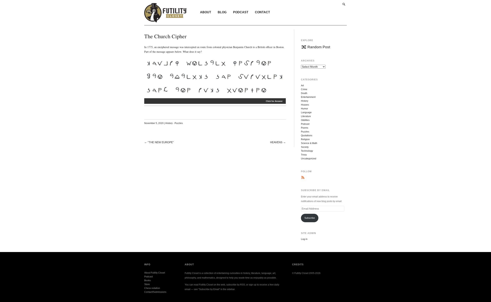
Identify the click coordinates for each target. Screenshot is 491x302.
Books (147, 280)
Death (304, 93)
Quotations (306, 135)
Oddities (305, 120)
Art (302, 85)
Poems (304, 127)
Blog (222, 12)
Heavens (276, 142)
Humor (304, 108)
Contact (262, 12)
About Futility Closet (154, 272)
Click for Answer (274, 101)
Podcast (240, 12)
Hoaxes (305, 104)
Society (305, 147)
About (205, 12)
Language (306, 112)
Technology (307, 151)
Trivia (304, 154)
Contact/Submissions (155, 292)
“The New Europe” (161, 142)
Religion (305, 139)
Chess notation (152, 288)
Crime (304, 89)
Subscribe (309, 218)
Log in (304, 239)
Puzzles (179, 123)
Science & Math (309, 143)
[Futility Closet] (165, 20)
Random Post (318, 47)
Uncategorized (308, 158)
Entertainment (308, 97)
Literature (306, 116)
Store (147, 284)
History (169, 123)
